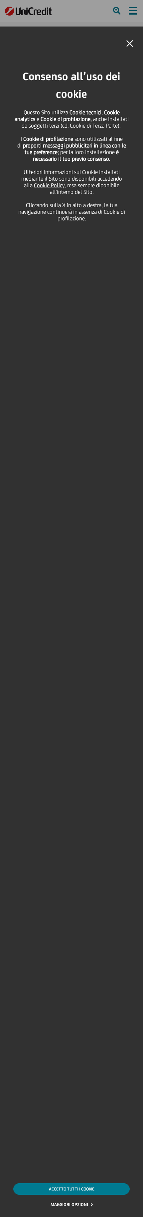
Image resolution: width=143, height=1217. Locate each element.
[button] (129, 44)
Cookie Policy (49, 185)
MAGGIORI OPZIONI (69, 1204)
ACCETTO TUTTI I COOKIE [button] (71, 1189)
